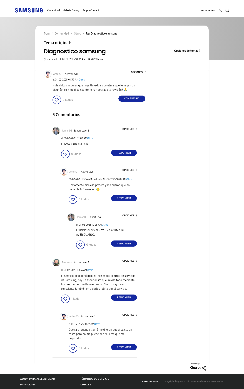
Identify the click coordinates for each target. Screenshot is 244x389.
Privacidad (27, 384)
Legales (85, 384)
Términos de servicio (94, 378)
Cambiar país (149, 381)
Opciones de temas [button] (186, 50)
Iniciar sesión (208, 10)
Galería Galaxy (71, 10)
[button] (139, 72)
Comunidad (53, 10)
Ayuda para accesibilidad (37, 378)
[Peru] (29, 10)
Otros (82, 79)
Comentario (132, 98)
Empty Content (91, 10)
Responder (124, 152)
